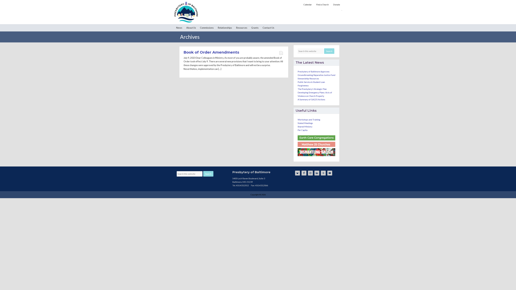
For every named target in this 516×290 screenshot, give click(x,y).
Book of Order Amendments (211, 52)
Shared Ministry (305, 126)
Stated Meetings (305, 123)
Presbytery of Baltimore (186, 12)
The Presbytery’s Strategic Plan (312, 89)
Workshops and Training (309, 119)
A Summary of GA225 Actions (311, 99)
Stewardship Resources (308, 78)
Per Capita (302, 130)
